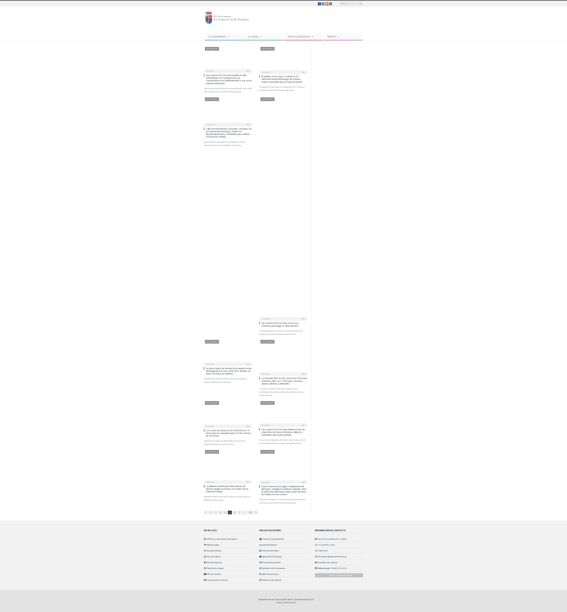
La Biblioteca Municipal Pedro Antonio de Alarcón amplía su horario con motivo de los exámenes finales (227, 489)
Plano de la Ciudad (214, 568)
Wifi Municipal (212, 545)
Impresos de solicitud (271, 580)
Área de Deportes (214, 562)
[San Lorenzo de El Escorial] (228, 16)
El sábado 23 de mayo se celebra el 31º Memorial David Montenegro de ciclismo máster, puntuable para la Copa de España (281, 79)
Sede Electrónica (269, 545)
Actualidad (211, 49)
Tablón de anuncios (270, 574)
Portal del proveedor (271, 562)
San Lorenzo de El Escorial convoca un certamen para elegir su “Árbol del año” (280, 324)
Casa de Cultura (213, 556)
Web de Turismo (213, 574)
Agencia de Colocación (271, 556)
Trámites (331, 36)
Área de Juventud (213, 550)
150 (250, 512)
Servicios (299, 36)
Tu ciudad (253, 36)
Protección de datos (270, 550)
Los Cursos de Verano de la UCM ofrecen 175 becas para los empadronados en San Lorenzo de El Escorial (228, 433)
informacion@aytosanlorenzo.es (332, 556)
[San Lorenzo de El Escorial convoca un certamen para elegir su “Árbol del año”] (283, 208)
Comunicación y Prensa (217, 580)
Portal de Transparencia (273, 539)
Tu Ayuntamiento (217, 36)
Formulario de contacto (327, 562)
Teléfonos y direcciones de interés (221, 539)
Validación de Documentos (273, 568)
